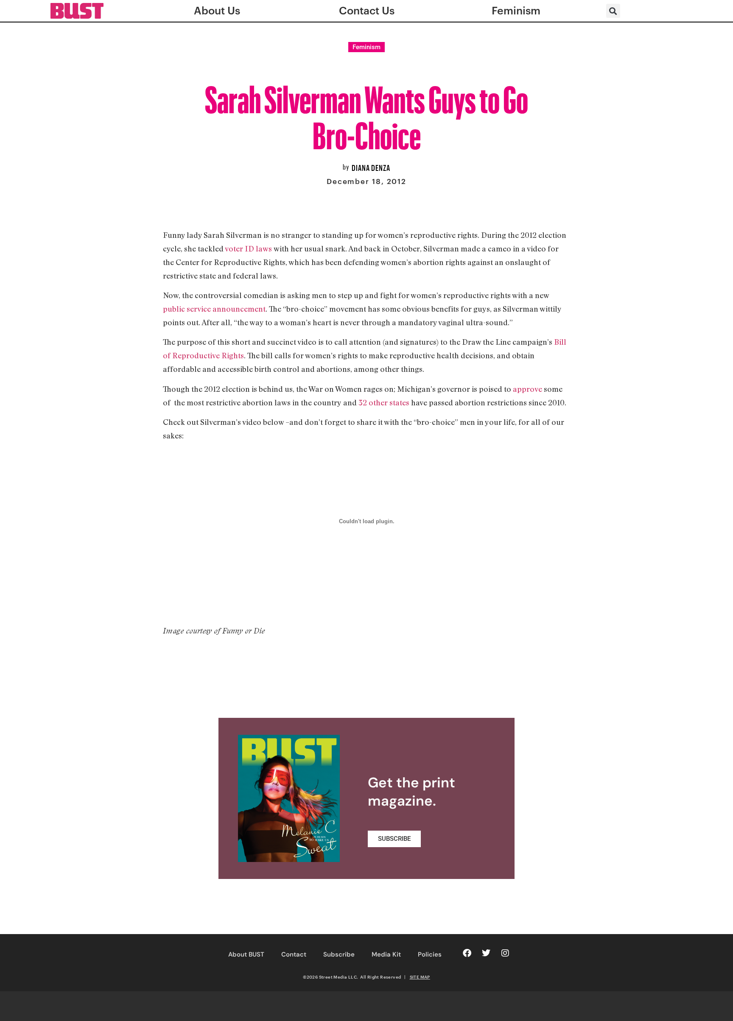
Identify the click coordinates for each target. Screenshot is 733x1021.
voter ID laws (248, 248)
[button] (613, 11)
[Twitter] (486, 953)
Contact (293, 954)
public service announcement (214, 308)
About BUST (246, 954)
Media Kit (386, 954)
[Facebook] (467, 953)
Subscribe (339, 954)
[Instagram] (505, 953)
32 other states (383, 402)
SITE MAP (420, 976)
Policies (430, 954)
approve (527, 388)
